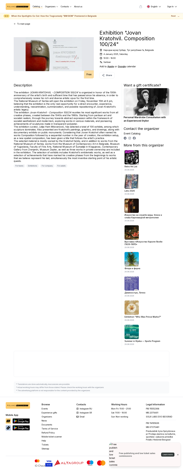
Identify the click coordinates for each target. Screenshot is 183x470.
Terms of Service (50, 428)
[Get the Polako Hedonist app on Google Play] (21, 421)
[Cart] (140, 6)
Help (44, 440)
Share (109, 75)
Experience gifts (49, 412)
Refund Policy (48, 432)
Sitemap (45, 448)
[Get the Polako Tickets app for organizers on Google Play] (21, 427)
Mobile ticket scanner (52, 436)
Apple (110, 66)
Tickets (45, 444)
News (44, 420)
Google (122, 66)
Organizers (47, 416)
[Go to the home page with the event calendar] (18, 6)
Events (45, 408)
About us (78, 6)
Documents (47, 424)
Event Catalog (132, 133)
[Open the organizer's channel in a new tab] (125, 138)
